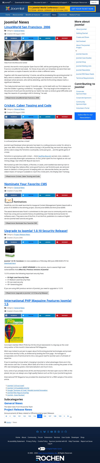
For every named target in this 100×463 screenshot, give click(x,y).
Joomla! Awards (82, 54)
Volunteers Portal (82, 108)
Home (8, 15)
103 (29, 416)
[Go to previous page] (10, 416)
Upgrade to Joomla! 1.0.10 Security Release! (35, 231)
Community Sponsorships (81, 103)
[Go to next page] (64, 416)
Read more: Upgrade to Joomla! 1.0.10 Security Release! (27, 293)
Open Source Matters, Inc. (47, 453)
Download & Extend (22, 2)
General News (19, 31)
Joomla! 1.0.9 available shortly (18, 388)
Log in (50, 444)
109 (60, 416)
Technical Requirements (85, 78)
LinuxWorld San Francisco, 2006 (27, 27)
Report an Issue (86, 441)
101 (19, 416)
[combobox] (94, 2)
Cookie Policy (43, 441)
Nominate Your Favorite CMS (25, 184)
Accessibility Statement (16, 441)
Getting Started (82, 33)
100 (14, 416)
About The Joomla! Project (83, 46)
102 (24, 416)
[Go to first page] (6, 416)
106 (44, 416)
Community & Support (59, 2)
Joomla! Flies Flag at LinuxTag (18, 393)
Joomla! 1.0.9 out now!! (15, 386)
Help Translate (74, 441)
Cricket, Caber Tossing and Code (27, 105)
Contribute (63, 15)
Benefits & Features (33, 15)
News (54, 15)
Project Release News (22, 234)
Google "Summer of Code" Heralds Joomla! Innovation (27, 390)
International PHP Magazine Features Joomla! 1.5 (37, 302)
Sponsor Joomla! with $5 (58, 441)
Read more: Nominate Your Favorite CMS (22, 223)
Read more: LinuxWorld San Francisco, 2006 (23, 98)
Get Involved (81, 41)
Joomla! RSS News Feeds (85, 74)
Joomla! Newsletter (83, 70)
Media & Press (75, 15)
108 (55, 416)
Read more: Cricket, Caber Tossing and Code (23, 176)
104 (34, 416)
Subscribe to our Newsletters (85, 116)
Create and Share (82, 37)
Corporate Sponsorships (81, 92)
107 (50, 416)
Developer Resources (79, 2)
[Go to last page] (68, 416)
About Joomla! (18, 15)
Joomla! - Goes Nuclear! (16, 395)
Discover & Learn (40, 2)
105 (39, 416)
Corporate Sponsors (83, 98)
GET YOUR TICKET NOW (82, 8)
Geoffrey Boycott (44, 156)
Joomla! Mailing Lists (83, 66)
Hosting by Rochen (50, 462)
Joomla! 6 (46, 15)
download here (10, 263)
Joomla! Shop (81, 62)
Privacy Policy (31, 441)
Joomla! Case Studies (84, 58)
